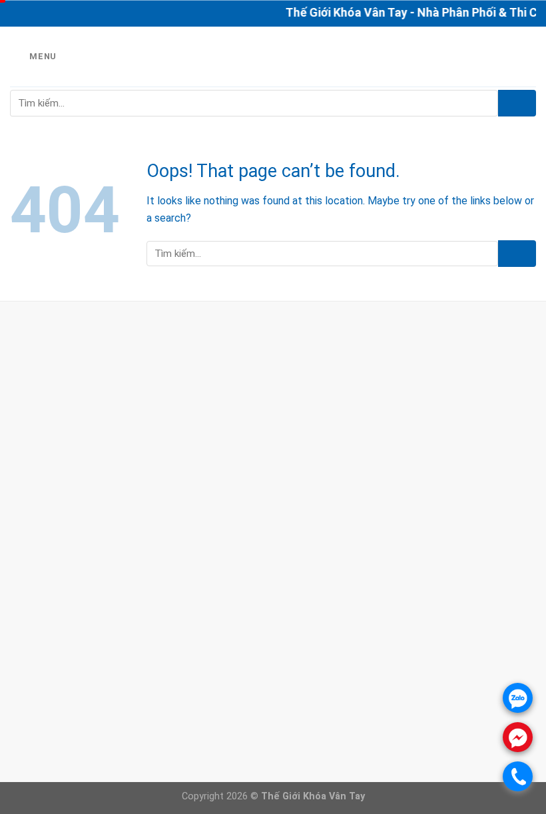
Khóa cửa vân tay (231, 672)
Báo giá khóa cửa (231, 654)
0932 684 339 (80, 399)
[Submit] (517, 103)
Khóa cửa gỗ (219, 688)
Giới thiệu (212, 638)
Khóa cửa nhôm (227, 706)
